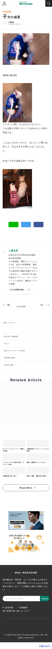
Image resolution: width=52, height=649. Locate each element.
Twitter (26, 224)
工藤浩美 (11, 22)
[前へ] (5, 305)
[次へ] (47, 305)
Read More (26, 488)
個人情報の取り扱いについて (16, 611)
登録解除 (23, 607)
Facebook (38, 224)
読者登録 (9, 607)
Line (13, 224)
